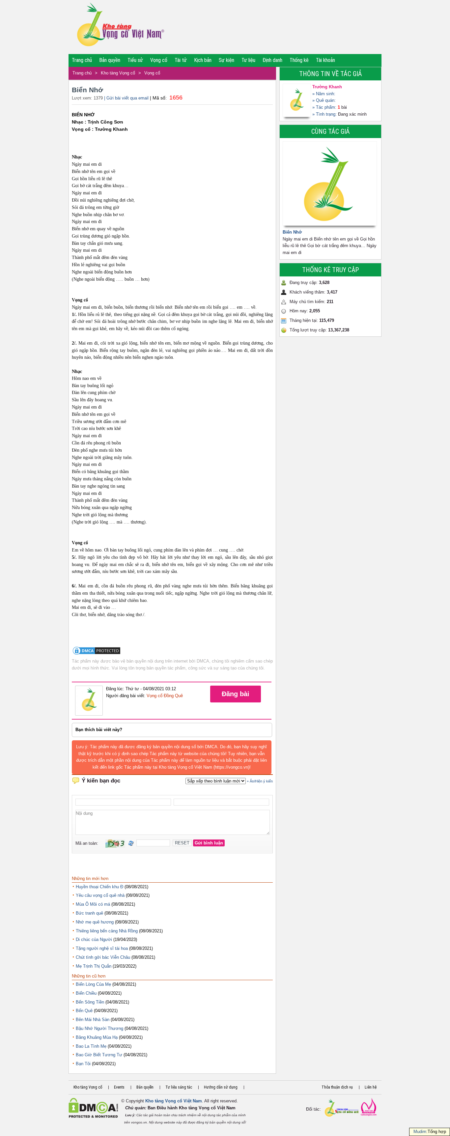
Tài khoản (325, 60)
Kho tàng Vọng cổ (118, 73)
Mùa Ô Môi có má (93, 904)
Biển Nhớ (292, 232)
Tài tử (181, 60)
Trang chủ (82, 60)
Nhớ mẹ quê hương (95, 922)
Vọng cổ (158, 60)
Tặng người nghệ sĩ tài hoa (102, 948)
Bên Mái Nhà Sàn (92, 1019)
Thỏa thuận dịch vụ (337, 1087)
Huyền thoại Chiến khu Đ (99, 886)
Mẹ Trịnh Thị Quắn (93, 966)
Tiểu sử (135, 60)
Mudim (419, 1131)
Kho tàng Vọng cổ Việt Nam (173, 1100)
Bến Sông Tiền (90, 1002)
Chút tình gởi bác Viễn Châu (103, 957)
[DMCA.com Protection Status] (96, 654)
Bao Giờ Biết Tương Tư (99, 1054)
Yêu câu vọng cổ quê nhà (100, 895)
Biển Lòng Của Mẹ (93, 984)
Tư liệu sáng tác (178, 1087)
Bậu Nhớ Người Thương (99, 1028)
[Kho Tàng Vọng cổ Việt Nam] (120, 27)
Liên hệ (371, 1087)
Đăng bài (235, 693)
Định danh (272, 60)
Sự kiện (226, 60)
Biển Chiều (86, 993)
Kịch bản (202, 60)
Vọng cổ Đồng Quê (165, 695)
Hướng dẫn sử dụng (221, 1087)
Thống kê (299, 60)
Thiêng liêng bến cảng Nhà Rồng (107, 930)
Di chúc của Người (94, 939)
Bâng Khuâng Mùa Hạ (97, 1037)
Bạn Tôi (83, 1063)
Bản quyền (109, 60)
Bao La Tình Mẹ (91, 1046)
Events (119, 1087)
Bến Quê (84, 1010)
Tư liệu (248, 60)
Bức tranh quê (89, 913)
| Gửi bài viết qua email (126, 98)
